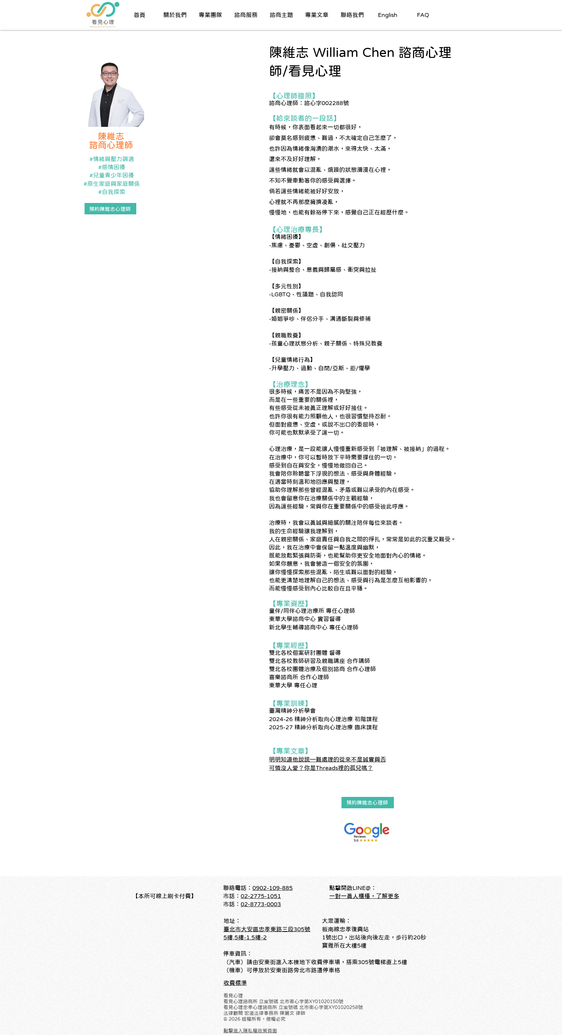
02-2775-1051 (261, 896)
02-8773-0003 (261, 904)
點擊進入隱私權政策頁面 (250, 1030)
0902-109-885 (272, 888)
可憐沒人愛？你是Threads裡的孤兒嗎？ (321, 768)
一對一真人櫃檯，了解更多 (364, 896)
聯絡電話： (237, 888)
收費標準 (235, 983)
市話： (232, 904)
